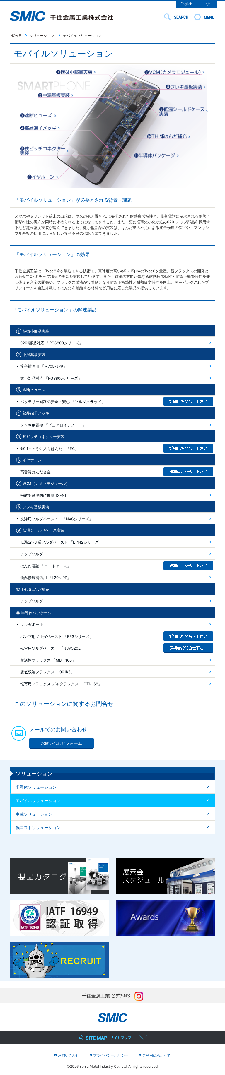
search (176, 16)
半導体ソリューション (36, 787)
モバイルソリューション (38, 800)
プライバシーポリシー (110, 1055)
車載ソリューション (34, 814)
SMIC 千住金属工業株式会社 (61, 16)
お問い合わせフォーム (61, 743)
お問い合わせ (68, 1055)
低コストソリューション (38, 827)
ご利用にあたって (156, 1055)
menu (204, 16)
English (186, 3)
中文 (207, 3)
